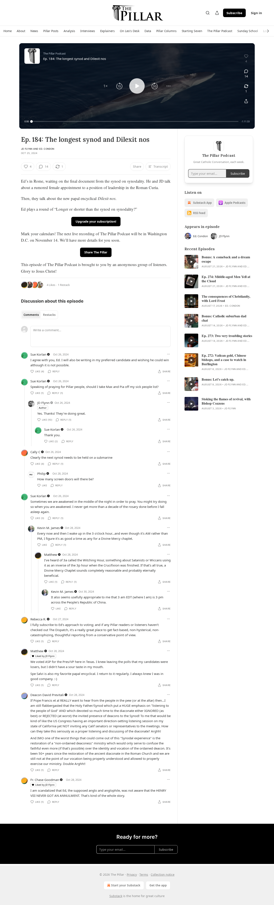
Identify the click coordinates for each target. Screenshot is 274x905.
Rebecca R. (38, 619)
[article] (219, 261)
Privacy (132, 874)
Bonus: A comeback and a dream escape (226, 259)
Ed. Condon (46, 148)
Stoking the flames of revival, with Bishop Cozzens (226, 401)
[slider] (134, 121)
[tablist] (39, 315)
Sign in (256, 13)
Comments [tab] (31, 315)
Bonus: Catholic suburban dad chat (224, 318)
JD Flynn (27, 148)
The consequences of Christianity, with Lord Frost (226, 298)
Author (43, 407)
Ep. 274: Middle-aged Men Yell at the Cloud (226, 279)
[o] (191, 261)
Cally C (35, 452)
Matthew (50, 554)
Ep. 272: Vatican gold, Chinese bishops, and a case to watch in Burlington (224, 359)
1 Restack (64, 285)
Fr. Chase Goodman (44, 780)
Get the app (158, 885)
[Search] (207, 13)
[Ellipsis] (168, 354)
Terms (143, 874)
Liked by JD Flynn (45, 656)
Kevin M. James (48, 528)
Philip (41, 473)
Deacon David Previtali (47, 695)
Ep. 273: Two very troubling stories (227, 336)
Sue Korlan (38, 354)
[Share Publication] (217, 13)
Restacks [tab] (49, 315)
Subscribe (234, 13)
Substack (115, 896)
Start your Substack (125, 885)
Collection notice (162, 874)
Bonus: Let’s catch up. (218, 379)
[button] (7, 31)
